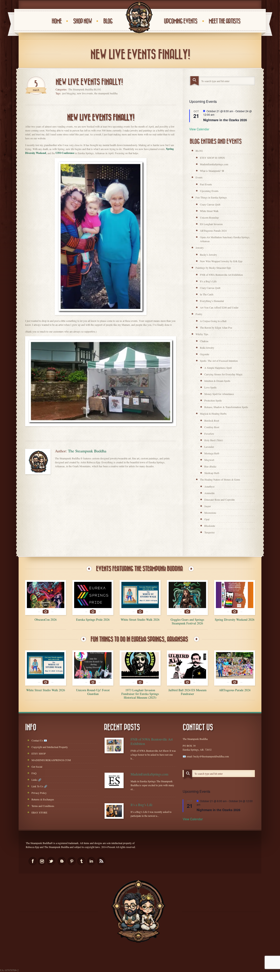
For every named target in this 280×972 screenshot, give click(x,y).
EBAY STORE (39, 812)
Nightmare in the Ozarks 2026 (225, 120)
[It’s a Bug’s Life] (114, 811)
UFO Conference (65, 153)
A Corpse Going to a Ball (213, 321)
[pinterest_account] (71, 861)
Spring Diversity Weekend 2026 (234, 619)
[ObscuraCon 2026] (45, 597)
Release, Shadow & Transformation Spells (226, 407)
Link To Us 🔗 (39, 786)
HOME (56, 21)
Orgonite (204, 354)
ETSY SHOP (39, 753)
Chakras (204, 341)
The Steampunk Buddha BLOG (84, 89)
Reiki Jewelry (207, 347)
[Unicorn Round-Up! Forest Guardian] (92, 668)
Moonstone (210, 512)
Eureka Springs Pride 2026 (93, 619)
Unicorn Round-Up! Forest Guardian (93, 692)
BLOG (199, 150)
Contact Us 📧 (39, 740)
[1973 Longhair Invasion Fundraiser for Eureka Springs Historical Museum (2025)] (140, 668)
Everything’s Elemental (212, 301)
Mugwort (209, 460)
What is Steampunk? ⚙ (212, 170)
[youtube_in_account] (101, 861)
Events (199, 177)
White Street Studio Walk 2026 (140, 619)
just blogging (69, 93)
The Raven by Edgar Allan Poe (216, 327)
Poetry (199, 314)
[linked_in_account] (91, 861)
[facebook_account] (32, 861)
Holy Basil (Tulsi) (213, 440)
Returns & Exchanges (43, 799)
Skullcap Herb (211, 473)
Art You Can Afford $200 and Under (219, 307)
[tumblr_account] (81, 861)
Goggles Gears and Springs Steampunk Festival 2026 (187, 621)
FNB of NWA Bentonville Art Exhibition (221, 274)
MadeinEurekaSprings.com (214, 164)
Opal (206, 519)
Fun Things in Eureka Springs (211, 197)
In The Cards (207, 294)
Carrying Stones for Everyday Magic (223, 374)
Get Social (37, 766)
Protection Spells (213, 400)
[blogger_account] (62, 861)
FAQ (34, 773)
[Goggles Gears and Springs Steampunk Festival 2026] (187, 597)
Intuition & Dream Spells (217, 381)
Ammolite (209, 493)
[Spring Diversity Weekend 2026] (234, 597)
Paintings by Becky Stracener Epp (213, 267)
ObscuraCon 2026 (46, 619)
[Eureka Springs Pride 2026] (92, 597)
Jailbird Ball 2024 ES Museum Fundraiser (187, 692)
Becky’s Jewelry (208, 254)
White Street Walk (209, 211)
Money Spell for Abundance (219, 394)
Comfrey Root (211, 427)
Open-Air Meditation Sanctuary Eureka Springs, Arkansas (225, 239)
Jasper (207, 506)
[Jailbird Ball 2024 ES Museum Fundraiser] (187, 668)
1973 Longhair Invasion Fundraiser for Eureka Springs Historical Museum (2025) (140, 694)
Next (191, 569)
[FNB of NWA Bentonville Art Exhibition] (114, 745)
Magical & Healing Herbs (213, 413)
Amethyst (209, 486)
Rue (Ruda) (210, 466)
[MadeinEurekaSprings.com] (114, 780)
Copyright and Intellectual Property (50, 747)
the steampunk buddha (105, 93)
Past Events (206, 184)
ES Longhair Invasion (211, 224)
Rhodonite (209, 525)
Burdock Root (211, 420)
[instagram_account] (42, 861)
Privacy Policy (39, 792)
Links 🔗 (36, 779)
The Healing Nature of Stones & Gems (220, 479)
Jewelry (200, 247)
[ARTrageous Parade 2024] (234, 668)
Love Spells (210, 387)
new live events (85, 93)
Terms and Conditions (43, 806)
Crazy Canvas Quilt (210, 204)
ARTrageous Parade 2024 (213, 230)
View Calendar (199, 129)
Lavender (209, 446)
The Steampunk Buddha (87, 450)
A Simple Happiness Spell (218, 367)
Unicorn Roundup (209, 217)
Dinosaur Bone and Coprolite (219, 499)
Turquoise (209, 532)
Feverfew (209, 433)
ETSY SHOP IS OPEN (212, 157)
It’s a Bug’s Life (208, 281)
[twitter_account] (51, 861)
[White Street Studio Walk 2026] (140, 597)
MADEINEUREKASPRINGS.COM (51, 760)
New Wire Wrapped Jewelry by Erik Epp (221, 261)
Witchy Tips (202, 334)
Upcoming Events (209, 191)
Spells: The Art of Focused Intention (219, 360)
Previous (89, 569)
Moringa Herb (211, 453)
